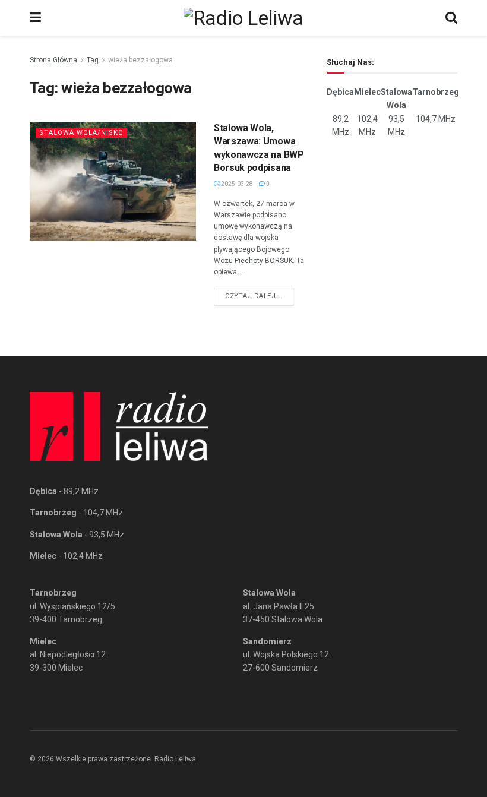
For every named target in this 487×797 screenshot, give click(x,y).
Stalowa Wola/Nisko (81, 133)
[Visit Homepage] (243, 18)
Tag (93, 60)
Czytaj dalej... (259, 296)
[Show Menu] (35, 18)
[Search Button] (451, 18)
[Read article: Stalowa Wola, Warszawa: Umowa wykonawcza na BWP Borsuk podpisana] (113, 181)
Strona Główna (53, 60)
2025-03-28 (236, 184)
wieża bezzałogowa (140, 60)
